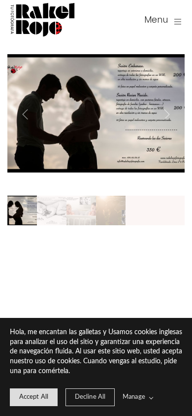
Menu (156, 19)
